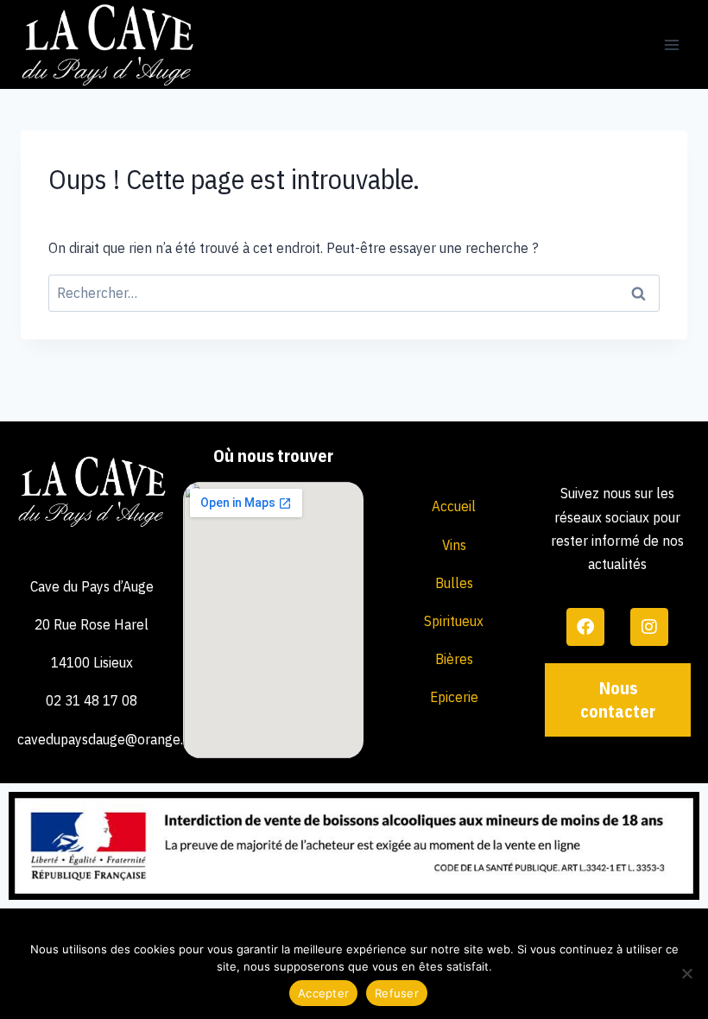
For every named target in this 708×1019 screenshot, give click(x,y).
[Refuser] (686, 973)
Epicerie (454, 696)
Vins (454, 544)
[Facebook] (585, 627)
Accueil (454, 506)
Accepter (323, 993)
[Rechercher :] (354, 292)
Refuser (397, 993)
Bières (454, 658)
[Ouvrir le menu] (671, 44)
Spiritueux (454, 620)
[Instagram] (649, 627)
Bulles (454, 582)
